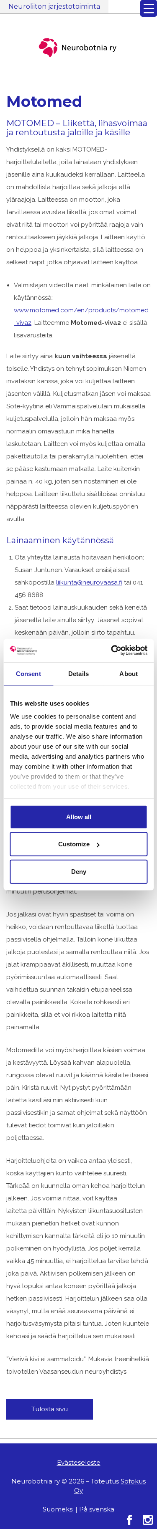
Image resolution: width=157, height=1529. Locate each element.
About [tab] (128, 673)
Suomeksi (58, 1509)
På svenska (96, 1509)
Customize (74, 844)
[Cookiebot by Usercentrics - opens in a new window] (111, 650)
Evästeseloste (78, 1462)
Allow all (78, 816)
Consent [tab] (28, 673)
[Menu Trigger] (148, 8)
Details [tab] (78, 673)
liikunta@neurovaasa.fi (89, 582)
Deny (78, 871)
